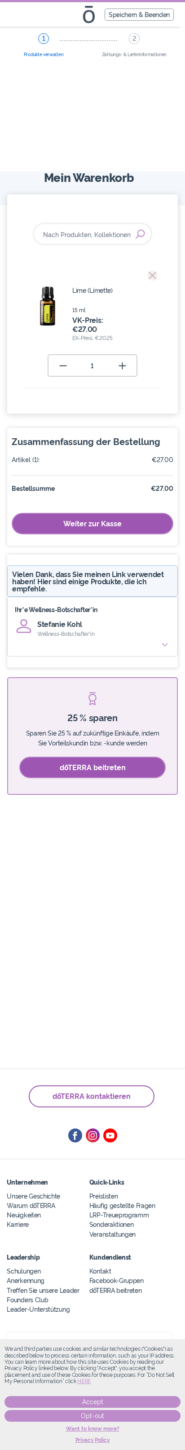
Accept (92, 1402)
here (84, 1381)
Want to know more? (92, 1429)
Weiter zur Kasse (92, 523)
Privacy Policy (92, 1440)
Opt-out (92, 1415)
